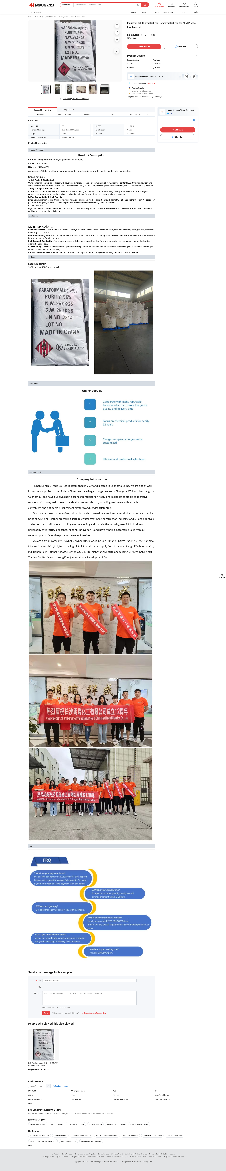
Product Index (153, 1154)
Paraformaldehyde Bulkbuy (91, 1141)
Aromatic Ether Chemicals (116, 1124)
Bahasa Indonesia (178, 1157)
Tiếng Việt (166, 1157)
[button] (147, 114)
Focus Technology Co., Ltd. (97, 1162)
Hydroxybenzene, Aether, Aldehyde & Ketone (72, 17)
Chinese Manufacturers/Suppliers (85, 1154)
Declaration (137, 1162)
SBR (29, 1095)
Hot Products (55, 1154)
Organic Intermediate (38, 1124)
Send (46, 1013)
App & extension (169, 12)
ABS (114, 1091)
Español (65, 1157)
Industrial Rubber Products (81, 1135)
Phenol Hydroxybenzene (139, 1124)
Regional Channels (141, 1154)
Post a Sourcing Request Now (93, 1013)
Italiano (101, 1157)
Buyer (144, 12)
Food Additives (76, 1099)
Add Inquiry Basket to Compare (76, 98)
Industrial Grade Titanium (152, 1135)
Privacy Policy (147, 1162)
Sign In (131, 96)
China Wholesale (103, 1154)
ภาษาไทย (151, 1157)
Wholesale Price (116, 1154)
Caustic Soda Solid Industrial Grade (43, 1141)
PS (156, 1091)
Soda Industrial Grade (174, 1135)
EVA (72, 1095)
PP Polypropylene (77, 1091)
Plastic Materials (34, 1099)
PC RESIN (116, 1095)
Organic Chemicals (50, 17)
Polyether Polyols (95, 1124)
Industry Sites (128, 1154)
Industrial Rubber (60, 1135)
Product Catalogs (61, 1086)
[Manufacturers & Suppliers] (41, 4)
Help (155, 12)
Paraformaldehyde (162, 1095)
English (58, 1157)
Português (74, 1157)
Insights (172, 1154)
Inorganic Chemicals (120, 1099)
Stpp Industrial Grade (68, 1141)
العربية (125, 1157)
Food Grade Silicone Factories (107, 1135)
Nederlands (117, 1157)
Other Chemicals (56, 1124)
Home (30, 17)
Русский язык (92, 1157)
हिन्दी (144, 1157)
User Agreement (126, 1162)
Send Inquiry (144, 47)
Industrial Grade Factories (39, 1135)
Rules (196, 12)
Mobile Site (164, 1154)
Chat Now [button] (182, 47)
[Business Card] (194, 120)
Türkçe (159, 1157)
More (30, 1145)
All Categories (36, 12)
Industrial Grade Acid (130, 1135)
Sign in (195, 6)
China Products (67, 1154)
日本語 (139, 1157)
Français (82, 1157)
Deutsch (108, 1157)
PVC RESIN (32, 1091)
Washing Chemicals (162, 1099)
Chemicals (38, 17)
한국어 (132, 1157)
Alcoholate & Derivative (75, 1124)
